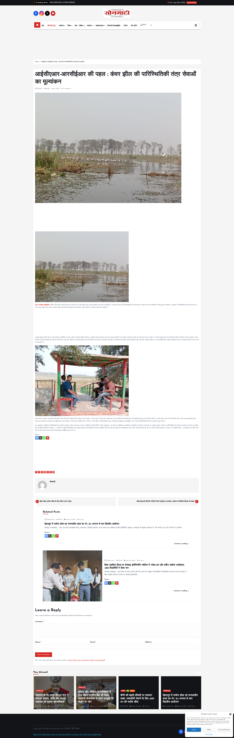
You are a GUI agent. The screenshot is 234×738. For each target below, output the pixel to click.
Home (37, 61)
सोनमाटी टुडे (51, 26)
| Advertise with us (49, 734)
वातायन (89, 26)
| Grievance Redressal (92, 734)
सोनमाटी (40, 88)
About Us (37, 734)
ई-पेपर (126, 26)
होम (43, 26)
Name (38, 642)
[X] (40, 437)
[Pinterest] (47, 437)
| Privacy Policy (64, 734)
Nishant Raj (50, 519)
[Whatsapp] (44, 437)
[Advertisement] (117, 43)
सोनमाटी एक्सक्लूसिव (113, 26)
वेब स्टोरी (134, 26)
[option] (53, 692)
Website (148, 642)
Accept (194, 729)
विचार (69, 26)
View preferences (224, 729)
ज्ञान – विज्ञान (79, 26)
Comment (39, 622)
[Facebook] (36, 437)
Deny (209, 729)
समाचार (61, 26)
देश (85, 690)
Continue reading (181, 543)
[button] (230, 714)
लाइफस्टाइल (99, 26)
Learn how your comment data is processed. (86, 660)
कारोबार (80, 690)
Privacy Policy (209, 734)
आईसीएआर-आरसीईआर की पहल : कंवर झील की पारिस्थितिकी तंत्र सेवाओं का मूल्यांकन (62, 61)
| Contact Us (77, 734)
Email (93, 642)
